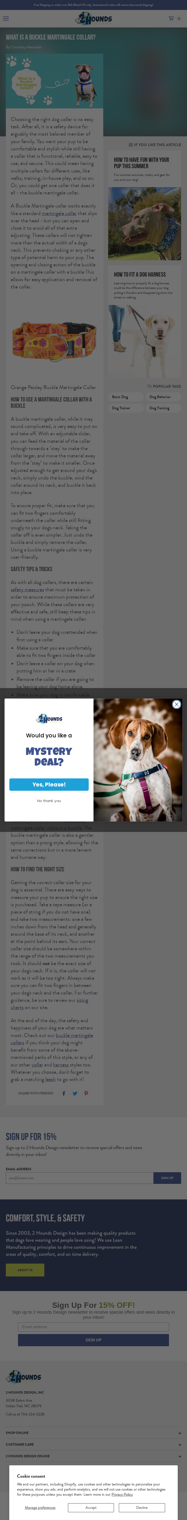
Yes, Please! (49, 784)
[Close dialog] (177, 704)
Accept (90, 1507)
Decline (142, 1507)
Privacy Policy (122, 1494)
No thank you (49, 801)
